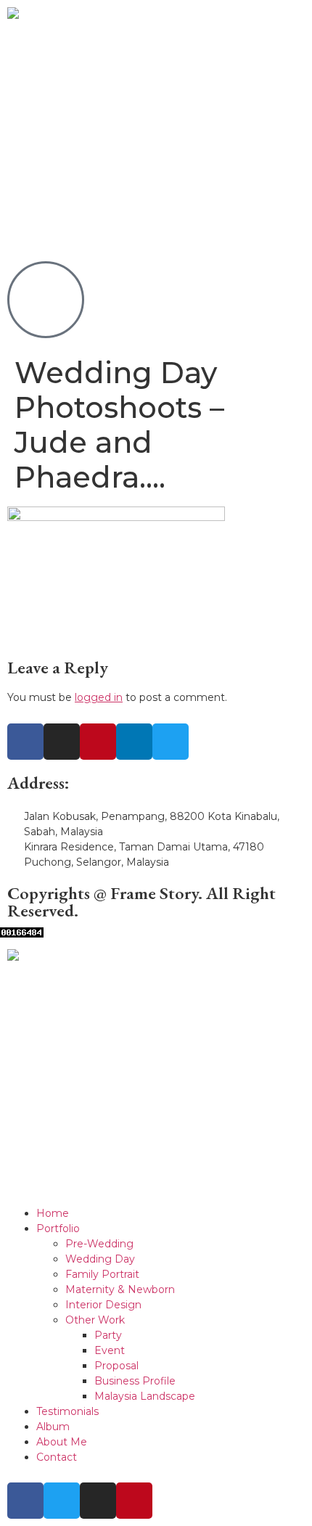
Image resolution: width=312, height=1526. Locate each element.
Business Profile (135, 1380)
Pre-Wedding (99, 1243)
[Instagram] (62, 741)
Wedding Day (100, 1258)
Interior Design (103, 1304)
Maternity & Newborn (120, 1289)
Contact (56, 1457)
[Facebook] (25, 741)
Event (109, 1350)
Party (108, 1335)
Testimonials (67, 1411)
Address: (38, 782)
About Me (61, 1441)
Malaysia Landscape (144, 1396)
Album (53, 1426)
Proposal (116, 1365)
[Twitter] (170, 741)
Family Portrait (102, 1274)
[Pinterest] (98, 741)
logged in (99, 697)
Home (52, 1213)
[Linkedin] (134, 741)
